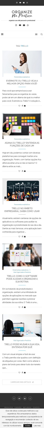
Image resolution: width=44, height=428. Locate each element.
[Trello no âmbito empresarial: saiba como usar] (22, 191)
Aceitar (27, 426)
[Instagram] (16, 3)
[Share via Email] (25, 106)
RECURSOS (27, 407)
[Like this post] (19, 106)
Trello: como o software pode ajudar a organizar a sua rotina (22, 279)
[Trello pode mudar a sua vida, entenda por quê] (22, 327)
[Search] (41, 34)
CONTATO (36, 407)
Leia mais (37, 425)
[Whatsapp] (27, 3)
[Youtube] (20, 3)
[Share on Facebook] (22, 106)
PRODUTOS (8, 407)
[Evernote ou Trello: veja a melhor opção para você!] (22, 64)
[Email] (24, 3)
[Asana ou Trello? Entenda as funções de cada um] (22, 126)
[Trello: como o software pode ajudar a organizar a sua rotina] (22, 257)
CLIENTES (17, 407)
